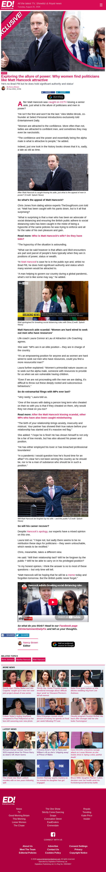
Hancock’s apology (37, 531)
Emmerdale (53, 825)
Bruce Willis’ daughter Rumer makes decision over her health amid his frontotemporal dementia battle (86, 780)
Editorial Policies (27, 853)
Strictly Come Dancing (53, 812)
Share (48, 92)
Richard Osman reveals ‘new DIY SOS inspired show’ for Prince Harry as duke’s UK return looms (18, 752)
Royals (86, 809)
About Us (28, 846)
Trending (87, 812)
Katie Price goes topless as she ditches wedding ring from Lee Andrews (84, 690)
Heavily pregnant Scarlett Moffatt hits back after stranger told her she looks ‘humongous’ (87, 718)
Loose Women (19, 822)
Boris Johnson (8, 659)
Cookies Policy (53, 853)
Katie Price (86, 815)
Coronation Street (53, 819)
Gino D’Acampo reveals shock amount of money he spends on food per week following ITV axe (53, 718)
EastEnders (53, 822)
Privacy (78, 849)
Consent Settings (78, 846)
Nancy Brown (14, 87)
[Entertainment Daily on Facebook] (53, 834)
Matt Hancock (28, 261)
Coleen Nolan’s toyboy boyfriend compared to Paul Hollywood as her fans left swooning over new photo (18, 718)
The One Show (53, 809)
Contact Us (53, 849)
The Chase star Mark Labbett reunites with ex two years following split (18, 780)
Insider (87, 819)
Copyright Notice (78, 853)
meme (71, 575)
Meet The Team (27, 849)
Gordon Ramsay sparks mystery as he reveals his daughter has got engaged (52, 780)
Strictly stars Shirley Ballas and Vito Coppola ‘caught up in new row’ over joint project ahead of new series (18, 690)
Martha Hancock (23, 659)
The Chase (19, 825)
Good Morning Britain (19, 815)
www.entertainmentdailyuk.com (48, 859)
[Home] (7, 5)
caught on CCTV (57, 102)
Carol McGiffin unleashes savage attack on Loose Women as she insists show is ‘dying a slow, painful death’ (86, 753)
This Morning (19, 819)
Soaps (53, 815)
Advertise (53, 846)
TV (19, 812)
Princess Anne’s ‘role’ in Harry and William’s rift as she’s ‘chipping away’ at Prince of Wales (53, 752)
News (4, 73)
